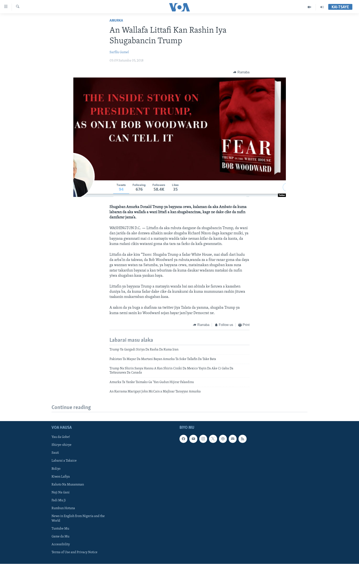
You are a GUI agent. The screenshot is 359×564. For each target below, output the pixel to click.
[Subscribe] (233, 439)
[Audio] (322, 7)
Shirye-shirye (61, 445)
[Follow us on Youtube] (193, 439)
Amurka (116, 21)
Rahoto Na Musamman (68, 484)
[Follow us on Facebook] (183, 439)
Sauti (55, 453)
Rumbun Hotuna (63, 508)
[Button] (241, 72)
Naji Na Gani (61, 492)
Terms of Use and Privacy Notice (74, 552)
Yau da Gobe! (61, 437)
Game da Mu (60, 536)
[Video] (309, 7)
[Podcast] (223, 439)
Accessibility (61, 544)
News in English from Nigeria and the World (78, 518)
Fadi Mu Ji (59, 500)
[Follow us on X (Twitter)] (213, 439)
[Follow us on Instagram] (203, 439)
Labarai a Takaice (64, 461)
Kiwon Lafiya (61, 476)
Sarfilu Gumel (119, 52)
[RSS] (242, 439)
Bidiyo (56, 469)
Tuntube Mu (60, 528)
